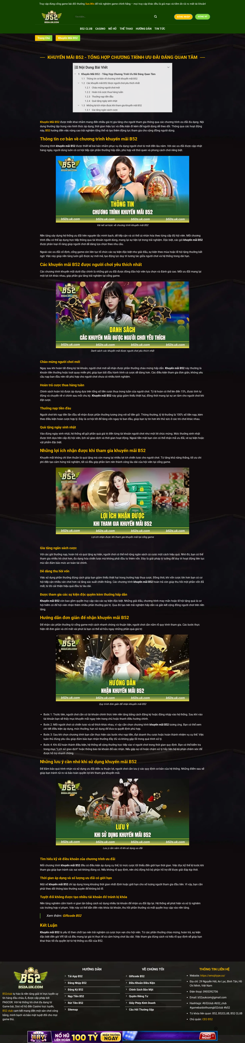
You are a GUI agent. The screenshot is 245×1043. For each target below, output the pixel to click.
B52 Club (86, 28)
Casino (100, 28)
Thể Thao (126, 28)
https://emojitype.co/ (212, 975)
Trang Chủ (44, 38)
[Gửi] (155, 17)
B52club (7, 993)
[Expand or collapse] (168, 67)
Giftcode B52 (72, 916)
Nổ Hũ (112, 28)
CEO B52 (207, 1019)
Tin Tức (159, 28)
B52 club (7, 1010)
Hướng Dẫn (144, 28)
